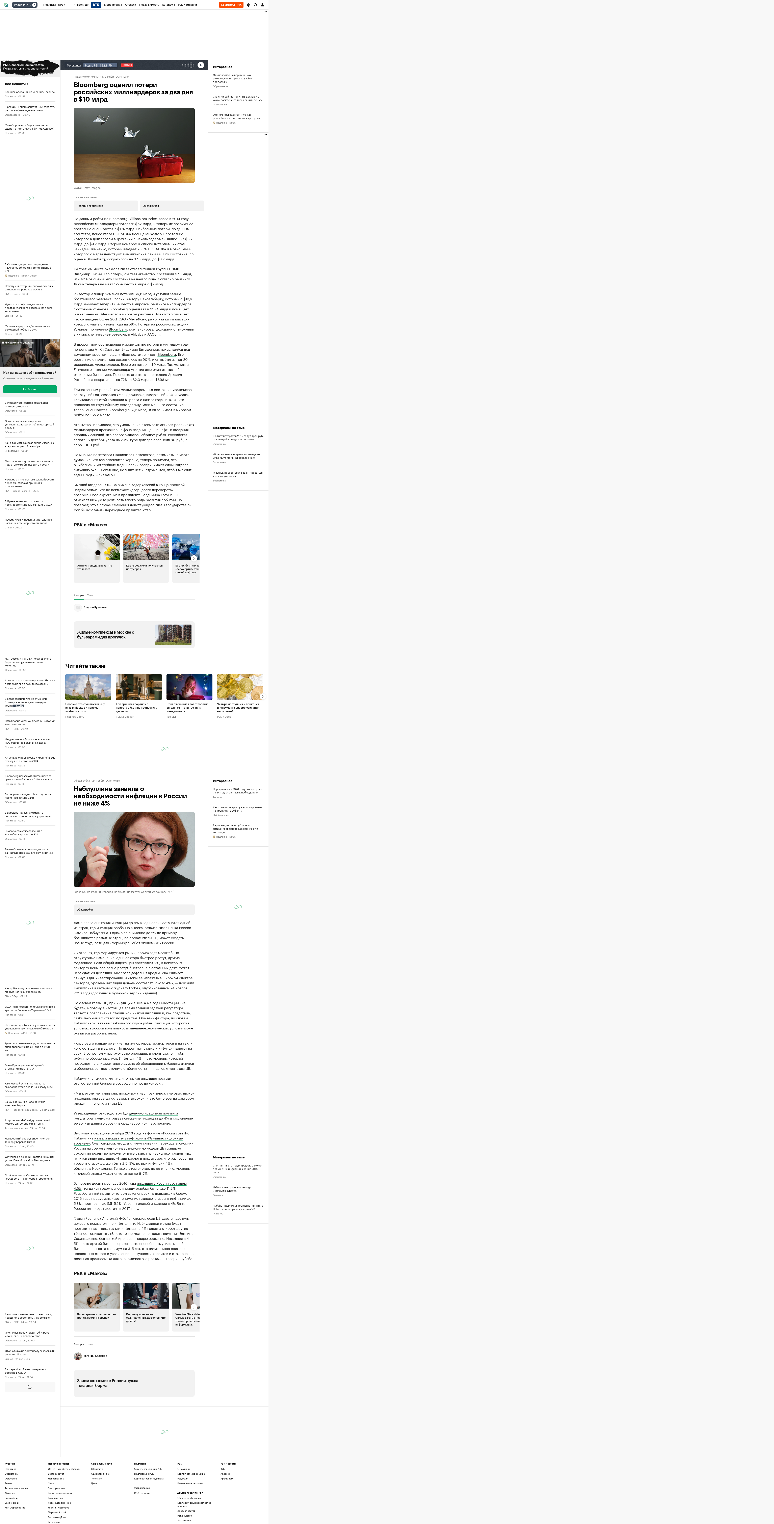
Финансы (10, 1417)
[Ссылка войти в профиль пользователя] (262, 4)
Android (225, 1510)
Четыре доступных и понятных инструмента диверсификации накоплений (238, 745)
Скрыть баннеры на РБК (148, 1505)
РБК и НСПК (12, 728)
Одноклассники (100, 1510)
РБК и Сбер (11, 996)
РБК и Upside (12, 293)
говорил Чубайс (179, 1295)
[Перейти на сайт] (30, 68)
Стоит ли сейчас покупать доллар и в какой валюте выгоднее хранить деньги (237, 98)
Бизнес (9, 315)
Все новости (15, 84)
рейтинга (100, 218)
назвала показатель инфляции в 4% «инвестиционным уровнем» (128, 1177)
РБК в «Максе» (91, 561)
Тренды (171, 753)
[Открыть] (30, 5)
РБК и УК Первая (14, 1475)
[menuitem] (54, 5)
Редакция (182, 1515)
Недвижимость (74, 753)
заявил (92, 526)
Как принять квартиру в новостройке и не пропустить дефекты (136, 745)
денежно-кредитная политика (153, 1149)
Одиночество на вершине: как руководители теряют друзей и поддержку (232, 78)
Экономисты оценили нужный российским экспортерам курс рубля (236, 116)
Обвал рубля (82, 817)
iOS (223, 1505)
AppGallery (227, 1515)
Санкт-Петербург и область (64, 1505)
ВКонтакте (97, 1505)
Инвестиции (12, 450)
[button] (248, 5)
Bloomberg (118, 218)
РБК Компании (125, 753)
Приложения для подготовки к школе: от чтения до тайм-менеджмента (187, 745)
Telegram (96, 1515)
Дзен (94, 1520)
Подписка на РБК (144, 1510)
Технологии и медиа (16, 1128)
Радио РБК (21, 5)
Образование (12, 114)
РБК (76, 412)
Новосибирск (56, 1515)
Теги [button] (90, 632)
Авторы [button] (79, 632)
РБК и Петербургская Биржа (21, 1109)
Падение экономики (86, 76)
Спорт (8, 334)
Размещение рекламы (190, 1520)
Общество (11, 410)
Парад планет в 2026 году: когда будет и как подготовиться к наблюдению (237, 827)
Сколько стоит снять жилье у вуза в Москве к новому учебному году (85, 745)
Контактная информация (191, 1510)
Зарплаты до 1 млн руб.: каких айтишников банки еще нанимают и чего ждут (235, 865)
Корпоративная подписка (148, 1515)
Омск (51, 1520)
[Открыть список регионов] (248, 5)
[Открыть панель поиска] (255, 4)
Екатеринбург (56, 1510)
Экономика (219, 462)
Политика (10, 96)
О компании (184, 1505)
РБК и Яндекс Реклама (17, 490)
